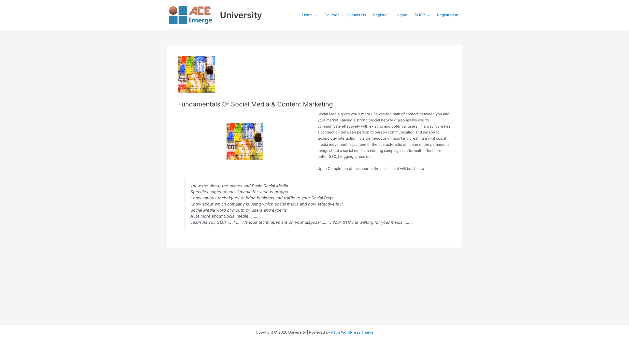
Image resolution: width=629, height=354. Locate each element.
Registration (447, 15)
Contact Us (356, 15)
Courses (332, 15)
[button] (315, 15)
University (241, 15)
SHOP (420, 15)
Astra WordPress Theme (352, 332)
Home (307, 15)
